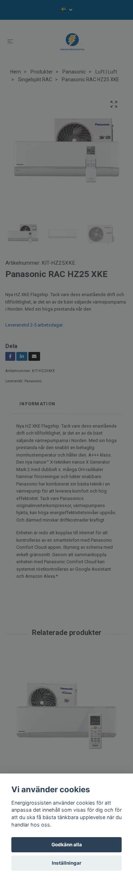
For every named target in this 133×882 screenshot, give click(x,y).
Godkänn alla (66, 844)
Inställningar (67, 863)
